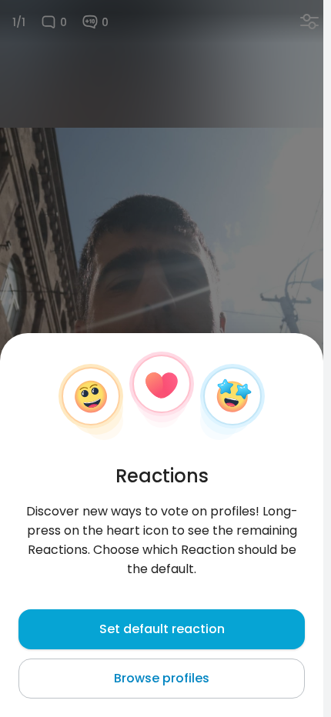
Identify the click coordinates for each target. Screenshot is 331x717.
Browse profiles (161, 678)
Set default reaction (162, 629)
